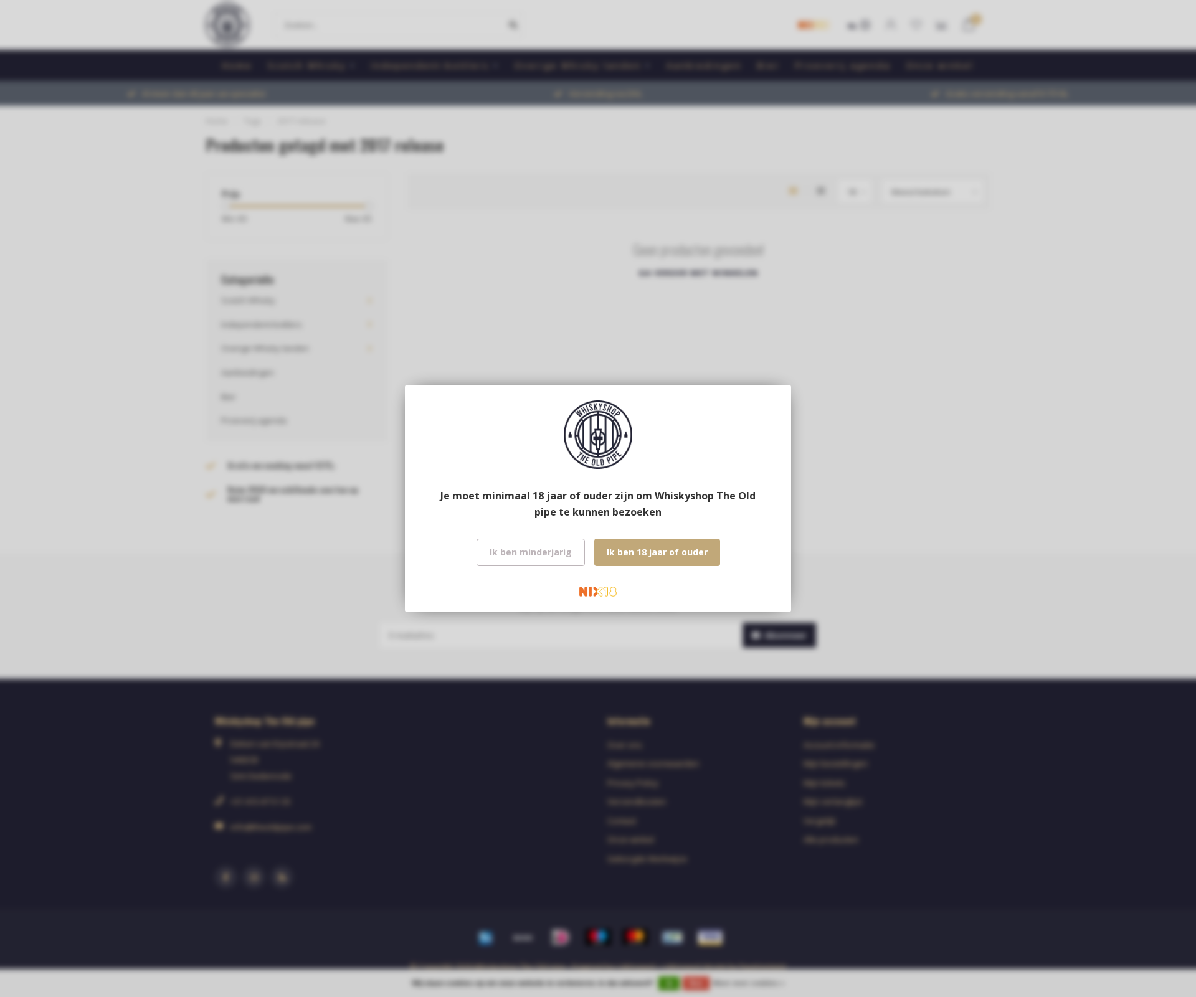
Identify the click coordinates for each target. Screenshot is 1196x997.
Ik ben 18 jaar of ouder (657, 552)
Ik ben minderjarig (531, 552)
